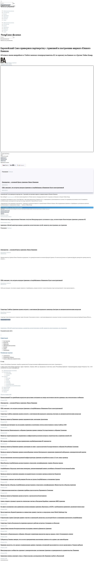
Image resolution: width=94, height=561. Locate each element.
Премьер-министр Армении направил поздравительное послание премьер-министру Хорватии (31, 474)
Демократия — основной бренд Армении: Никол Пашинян (20, 182)
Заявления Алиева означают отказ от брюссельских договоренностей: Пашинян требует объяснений (32, 556)
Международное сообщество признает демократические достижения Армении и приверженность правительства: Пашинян (40, 550)
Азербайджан (10, 384)
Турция (8, 382)
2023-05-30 (3, 313)
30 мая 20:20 (4, 438)
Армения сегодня (10, 209)
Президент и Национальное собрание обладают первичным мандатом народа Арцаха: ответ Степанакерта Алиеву (37, 534)
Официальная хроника (8, 11)
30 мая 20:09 (4, 449)
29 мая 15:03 (4, 536)
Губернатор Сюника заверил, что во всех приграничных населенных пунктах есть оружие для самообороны (34, 539)
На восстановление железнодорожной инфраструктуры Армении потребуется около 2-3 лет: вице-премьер (34, 457)
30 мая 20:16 (4, 443)
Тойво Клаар (45, 209)
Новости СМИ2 (4, 215)
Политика (38, 209)
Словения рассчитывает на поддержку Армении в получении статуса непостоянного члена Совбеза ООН (33, 425)
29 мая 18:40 (4, 514)
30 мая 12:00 (4, 476)
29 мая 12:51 (4, 553)
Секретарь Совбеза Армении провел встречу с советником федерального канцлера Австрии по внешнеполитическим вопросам (41, 309)
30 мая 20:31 (4, 416)
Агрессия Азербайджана (13, 385)
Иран (7, 379)
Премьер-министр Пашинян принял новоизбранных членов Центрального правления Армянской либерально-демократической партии (43, 452)
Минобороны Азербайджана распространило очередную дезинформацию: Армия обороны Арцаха (32, 463)
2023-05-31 (5, 184)
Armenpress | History (8, 357)
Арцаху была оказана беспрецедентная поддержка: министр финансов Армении (26, 528)
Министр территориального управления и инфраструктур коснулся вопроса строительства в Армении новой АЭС (36, 436)
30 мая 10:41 (4, 493)
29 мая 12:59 (4, 547)
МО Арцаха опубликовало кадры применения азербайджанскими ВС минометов (26, 441)
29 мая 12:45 (4, 558)
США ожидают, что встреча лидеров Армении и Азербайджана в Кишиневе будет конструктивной (33, 187)
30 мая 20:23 (4, 427)
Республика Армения (11, 62)
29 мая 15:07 (4, 531)
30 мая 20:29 (4, 422)
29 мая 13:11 (4, 542)
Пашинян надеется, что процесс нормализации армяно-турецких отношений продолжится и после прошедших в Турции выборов (42, 545)
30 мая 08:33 (4, 503)
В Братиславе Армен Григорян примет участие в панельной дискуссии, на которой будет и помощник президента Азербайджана (41, 517)
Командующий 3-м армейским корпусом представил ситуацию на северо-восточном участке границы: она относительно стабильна (42, 397)
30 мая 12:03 (4, 471)
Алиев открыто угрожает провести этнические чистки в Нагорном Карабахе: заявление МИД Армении (33, 501)
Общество (5, 17)
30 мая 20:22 (4, 432)
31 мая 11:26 (4, 405)
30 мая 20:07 (4, 454)
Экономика (6, 15)
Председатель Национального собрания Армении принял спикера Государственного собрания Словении (34, 430)
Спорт (4, 20)
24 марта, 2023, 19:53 (6, 64)
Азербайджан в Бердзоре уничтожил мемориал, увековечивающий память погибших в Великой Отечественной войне (38, 468)
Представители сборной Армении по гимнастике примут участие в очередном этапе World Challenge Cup (34, 512)
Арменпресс (11, 197)
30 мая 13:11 (4, 460)
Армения (8, 373)
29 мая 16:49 (4, 520)
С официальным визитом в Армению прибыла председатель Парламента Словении (27, 490)
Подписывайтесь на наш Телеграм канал (11, 207)
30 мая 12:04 (4, 465)
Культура (5, 18)
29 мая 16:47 (4, 525)
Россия (8, 378)
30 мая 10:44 (4, 487)
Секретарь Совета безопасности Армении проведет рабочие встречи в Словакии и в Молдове (30, 523)
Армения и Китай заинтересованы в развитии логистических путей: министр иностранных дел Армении (34, 328)
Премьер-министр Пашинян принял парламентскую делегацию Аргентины (24, 419)
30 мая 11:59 (4, 482)
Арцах (8, 375)
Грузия (8, 381)
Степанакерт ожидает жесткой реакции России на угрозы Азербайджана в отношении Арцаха (30, 479)
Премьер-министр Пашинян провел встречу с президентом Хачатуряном (24, 496)
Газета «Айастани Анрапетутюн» (11, 358)
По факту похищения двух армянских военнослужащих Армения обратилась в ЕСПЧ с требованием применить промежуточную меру (42, 507)
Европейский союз (29, 209)
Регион (5, 14)
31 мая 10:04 (4, 411)
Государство (6, 12)
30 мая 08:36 (4, 498)
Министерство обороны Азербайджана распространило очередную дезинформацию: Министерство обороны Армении (38, 485)
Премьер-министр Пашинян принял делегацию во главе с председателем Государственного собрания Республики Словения (39, 446)
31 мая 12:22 (4, 400)
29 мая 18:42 (4, 509)
